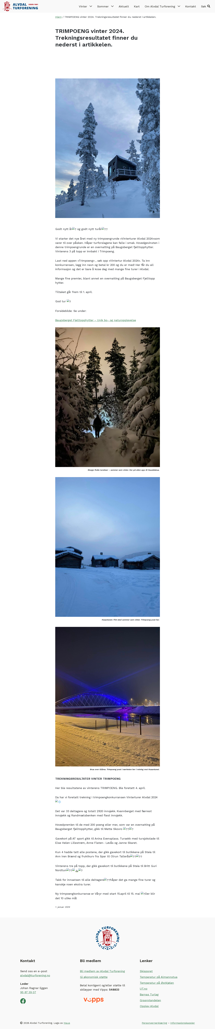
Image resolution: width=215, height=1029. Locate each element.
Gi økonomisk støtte (94, 977)
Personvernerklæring (154, 1022)
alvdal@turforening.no (35, 975)
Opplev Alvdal (149, 1006)
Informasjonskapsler (182, 1022)
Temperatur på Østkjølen (157, 982)
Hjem (58, 16)
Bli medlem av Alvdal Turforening (102, 971)
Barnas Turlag (149, 994)
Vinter (83, 6)
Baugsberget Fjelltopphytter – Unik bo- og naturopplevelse (95, 320)
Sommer (103, 6)
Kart (137, 6)
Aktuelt (124, 6)
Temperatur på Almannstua (158, 977)
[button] (205, 6)
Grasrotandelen (150, 1000)
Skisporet (146, 971)
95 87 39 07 (28, 992)
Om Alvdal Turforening (160, 6)
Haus (67, 1022)
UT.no (143, 988)
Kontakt (190, 6)
